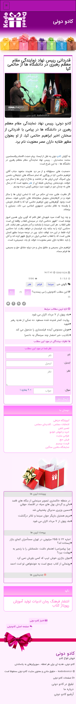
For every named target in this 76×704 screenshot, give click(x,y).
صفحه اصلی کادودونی (18, 627)
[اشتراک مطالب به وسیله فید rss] (18, 304)
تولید (27, 602)
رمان (45, 602)
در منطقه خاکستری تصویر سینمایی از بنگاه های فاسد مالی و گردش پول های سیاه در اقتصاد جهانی (41, 503)
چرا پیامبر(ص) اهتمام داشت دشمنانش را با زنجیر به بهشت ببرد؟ (41, 551)
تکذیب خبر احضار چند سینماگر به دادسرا (46, 335)
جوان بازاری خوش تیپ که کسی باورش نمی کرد (43, 558)
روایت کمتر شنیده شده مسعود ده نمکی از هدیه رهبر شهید (40, 322)
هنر (30, 183)
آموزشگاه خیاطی (61, 421)
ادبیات (36, 602)
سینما (51, 284)
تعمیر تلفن (63, 428)
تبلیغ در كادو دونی (63, 684)
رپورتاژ (64, 606)
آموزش (18, 602)
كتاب (55, 606)
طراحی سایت (62, 436)
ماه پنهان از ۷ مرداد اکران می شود (50, 315)
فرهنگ (54, 602)
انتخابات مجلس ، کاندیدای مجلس (51, 424)
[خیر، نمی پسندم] (11, 292)
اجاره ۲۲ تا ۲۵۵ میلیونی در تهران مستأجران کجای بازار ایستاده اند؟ (40, 541)
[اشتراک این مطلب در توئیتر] (8, 304)
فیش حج (64, 440)
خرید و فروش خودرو (59, 432)
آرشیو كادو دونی (64, 694)
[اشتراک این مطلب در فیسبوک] (13, 304)
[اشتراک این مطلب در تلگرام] (24, 304)
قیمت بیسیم (62, 444)
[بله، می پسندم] (28, 292)
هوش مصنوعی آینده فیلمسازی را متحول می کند (42, 330)
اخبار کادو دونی (37, 621)
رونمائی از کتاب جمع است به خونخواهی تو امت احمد (40, 564)
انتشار (64, 602)
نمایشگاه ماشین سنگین (57, 447)
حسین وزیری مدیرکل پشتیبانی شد (51, 510)
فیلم (39, 284)
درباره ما (68, 689)
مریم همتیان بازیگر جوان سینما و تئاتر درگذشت (44, 516)
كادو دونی (63, 20)
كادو (59, 156)
